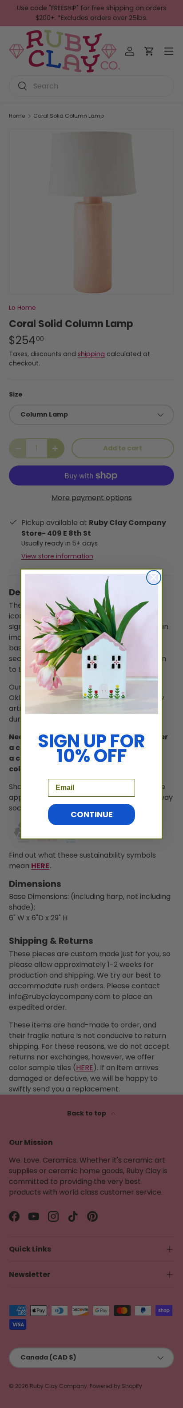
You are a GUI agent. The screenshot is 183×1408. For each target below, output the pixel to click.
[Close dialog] (154, 577)
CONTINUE (92, 814)
